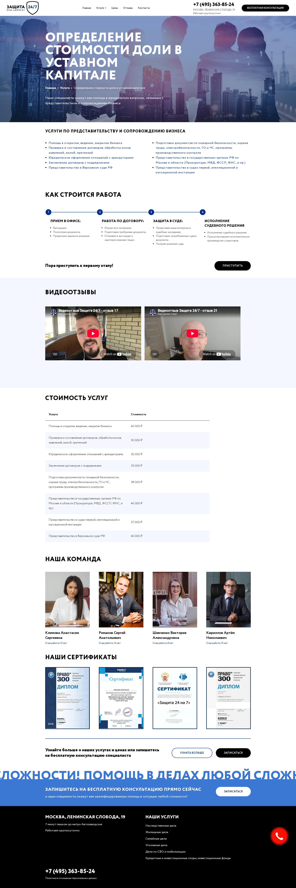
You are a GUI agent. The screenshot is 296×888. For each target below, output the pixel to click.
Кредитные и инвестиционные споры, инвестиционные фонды (188, 858)
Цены (114, 8)
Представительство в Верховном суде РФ (81, 167)
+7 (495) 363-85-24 (213, 4)
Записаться (233, 753)
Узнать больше (192, 753)
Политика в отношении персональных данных (71, 878)
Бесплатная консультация (265, 8)
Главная (86, 8)
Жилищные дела (156, 832)
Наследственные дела (160, 825)
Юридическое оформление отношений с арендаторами (91, 158)
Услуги (100, 8)
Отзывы (128, 8)
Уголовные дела (156, 845)
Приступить (233, 266)
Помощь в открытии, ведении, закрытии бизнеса (85, 143)
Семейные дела (156, 838)
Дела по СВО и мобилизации (165, 852)
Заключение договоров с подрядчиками (79, 162)
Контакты (144, 8)
